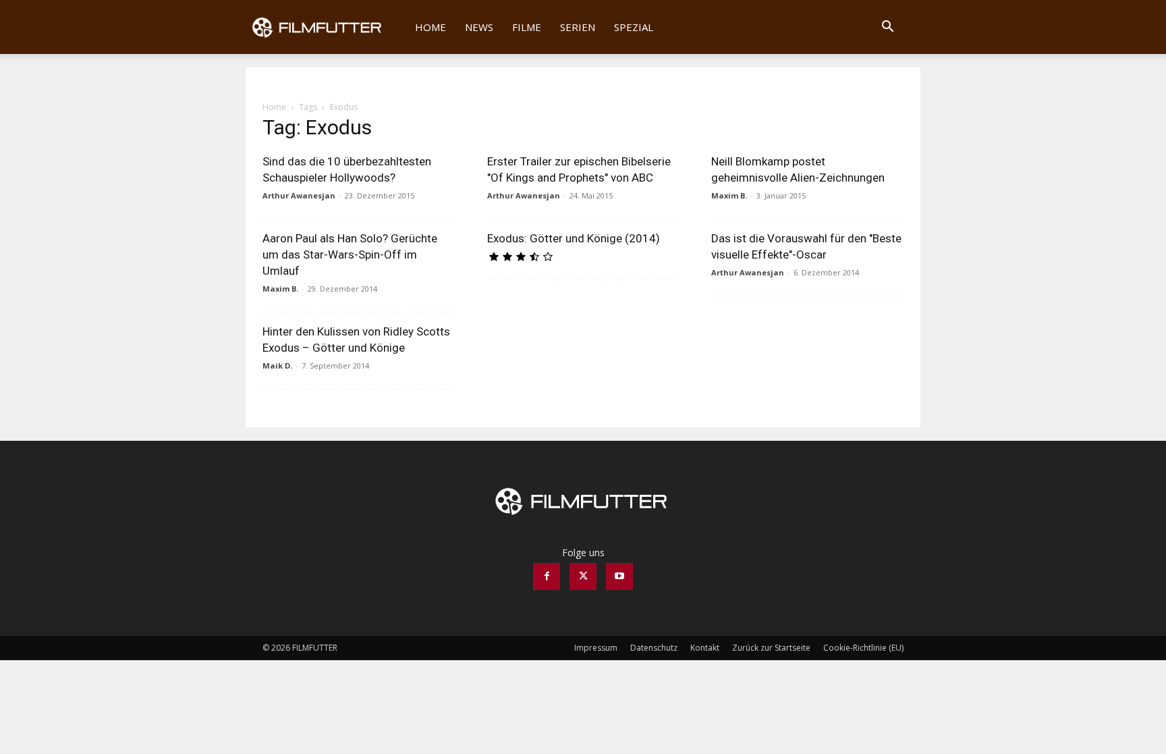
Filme (526, 27)
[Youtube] (619, 576)
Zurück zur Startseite (771, 647)
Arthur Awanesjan (298, 195)
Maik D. (277, 365)
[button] (887, 28)
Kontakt (704, 647)
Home (430, 27)
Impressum (595, 647)
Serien (577, 27)
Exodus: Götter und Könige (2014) (573, 238)
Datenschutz (653, 647)
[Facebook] (546, 576)
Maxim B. (729, 195)
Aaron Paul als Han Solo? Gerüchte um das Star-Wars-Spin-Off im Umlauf (349, 254)
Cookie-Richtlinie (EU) (863, 647)
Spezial (633, 27)
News (479, 27)
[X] (583, 576)
